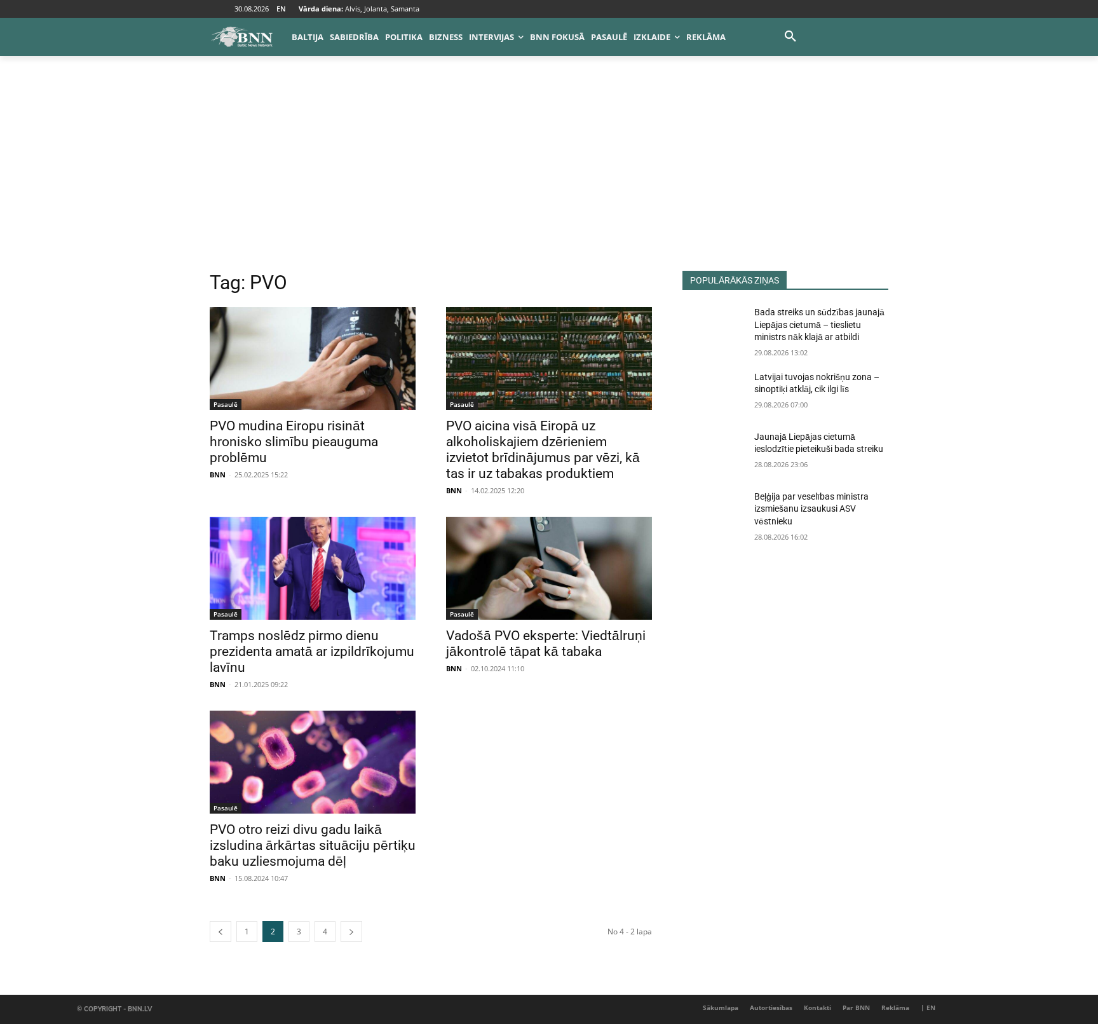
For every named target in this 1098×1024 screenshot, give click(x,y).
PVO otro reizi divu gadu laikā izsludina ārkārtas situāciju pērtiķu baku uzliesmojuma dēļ (313, 845)
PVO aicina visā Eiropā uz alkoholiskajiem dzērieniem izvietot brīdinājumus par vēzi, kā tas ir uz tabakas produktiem (543, 449)
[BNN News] (241, 37)
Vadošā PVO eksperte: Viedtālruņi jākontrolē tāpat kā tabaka (546, 643)
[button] (790, 37)
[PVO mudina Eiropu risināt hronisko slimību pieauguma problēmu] (313, 358)
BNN (218, 474)
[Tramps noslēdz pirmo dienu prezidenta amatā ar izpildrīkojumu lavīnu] (313, 568)
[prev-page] (220, 931)
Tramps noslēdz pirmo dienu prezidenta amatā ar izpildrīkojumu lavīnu (312, 651)
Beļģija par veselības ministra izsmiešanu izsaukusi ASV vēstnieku (811, 508)
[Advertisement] (549, 175)
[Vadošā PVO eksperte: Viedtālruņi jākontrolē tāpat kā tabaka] (549, 568)
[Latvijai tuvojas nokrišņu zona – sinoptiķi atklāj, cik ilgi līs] (713, 392)
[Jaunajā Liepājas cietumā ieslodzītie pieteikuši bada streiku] (713, 452)
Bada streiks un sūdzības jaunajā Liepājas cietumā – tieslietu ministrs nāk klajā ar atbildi (819, 324)
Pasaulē (226, 404)
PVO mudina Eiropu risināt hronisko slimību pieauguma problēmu (294, 441)
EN (281, 8)
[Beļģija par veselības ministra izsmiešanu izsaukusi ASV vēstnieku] (713, 512)
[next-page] (351, 931)
